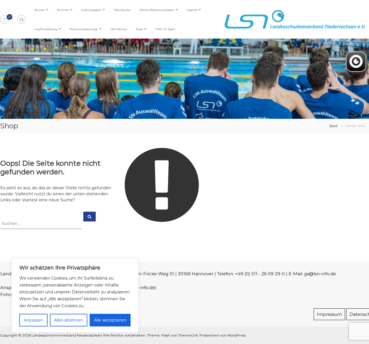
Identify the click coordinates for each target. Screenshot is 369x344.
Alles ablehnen (68, 320)
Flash (165, 335)
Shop (139, 29)
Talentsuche (122, 10)
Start (333, 126)
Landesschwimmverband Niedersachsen (67, 335)
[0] (4, 19)
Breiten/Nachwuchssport (157, 10)
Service (39, 10)
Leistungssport (91, 10)
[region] (75, 295)
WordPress (236, 335)
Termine (63, 10)
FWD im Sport (165, 29)
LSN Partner (118, 29)
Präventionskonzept (83, 29)
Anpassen (33, 320)
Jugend (192, 10)
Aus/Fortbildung (46, 29)
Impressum (329, 314)
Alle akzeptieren (110, 320)
